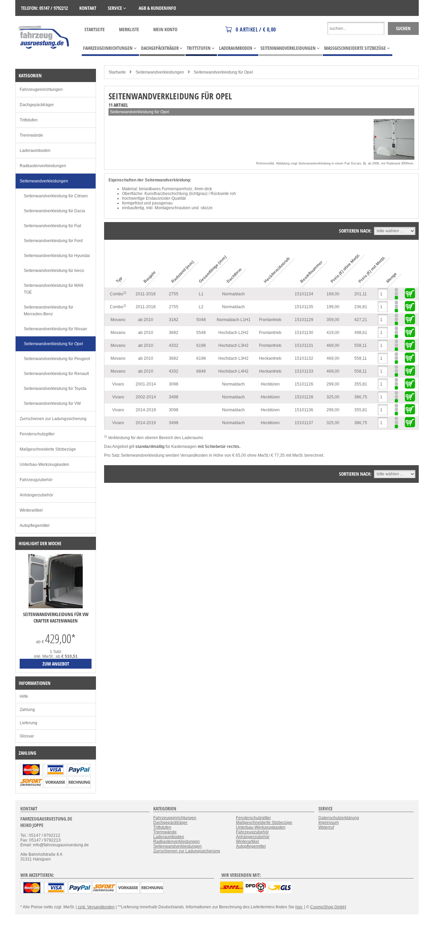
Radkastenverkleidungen (43, 165)
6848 (201, 371)
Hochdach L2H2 (233, 332)
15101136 (304, 410)
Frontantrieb (270, 319)
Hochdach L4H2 (233, 371)
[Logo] (44, 58)
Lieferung (28, 722)
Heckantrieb (270, 358)
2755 (173, 294)
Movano (118, 319)
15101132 (304, 358)
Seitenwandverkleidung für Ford (53, 240)
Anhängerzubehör (36, 495)
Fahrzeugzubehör (36, 479)
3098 (173, 384)
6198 (201, 345)
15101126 (304, 384)
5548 (201, 332)
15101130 (304, 332)
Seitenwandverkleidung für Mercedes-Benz (48, 310)
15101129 (304, 319)
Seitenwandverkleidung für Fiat (52, 225)
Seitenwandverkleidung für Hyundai (57, 255)
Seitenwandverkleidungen (160, 72)
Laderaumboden (35, 150)
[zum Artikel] (55, 607)
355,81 (360, 384)
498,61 (360, 332)
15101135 (304, 306)
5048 (201, 319)
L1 (201, 294)
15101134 (304, 294)
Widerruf (326, 827)
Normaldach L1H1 (234, 319)
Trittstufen (29, 120)
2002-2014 (146, 397)
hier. (299, 907)
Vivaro (118, 384)
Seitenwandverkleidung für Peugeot (57, 358)
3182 (173, 319)
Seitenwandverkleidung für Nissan (55, 329)
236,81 (360, 306)
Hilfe (24, 696)
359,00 (333, 319)
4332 (173, 345)
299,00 (333, 384)
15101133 (304, 371)
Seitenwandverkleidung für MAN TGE (53, 289)
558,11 (360, 345)
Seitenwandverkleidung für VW (52, 403)
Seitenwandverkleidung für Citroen (56, 196)
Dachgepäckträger (37, 104)
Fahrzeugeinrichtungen (41, 89)
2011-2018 (146, 294)
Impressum (328, 822)
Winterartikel (31, 510)
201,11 (360, 294)
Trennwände (31, 135)
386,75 (360, 397)
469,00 (333, 345)
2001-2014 (146, 384)
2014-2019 (146, 410)
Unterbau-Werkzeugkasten (44, 464)
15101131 (304, 345)
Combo (118, 293)
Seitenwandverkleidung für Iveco (54, 270)
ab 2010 (145, 319)
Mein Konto (165, 29)
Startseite (94, 29)
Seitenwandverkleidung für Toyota (55, 388)
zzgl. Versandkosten (96, 907)
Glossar (27, 736)
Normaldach (233, 294)
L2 (201, 306)
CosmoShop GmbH (328, 907)
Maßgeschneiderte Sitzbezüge (48, 449)
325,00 (333, 397)
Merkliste (129, 29)
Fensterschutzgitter (37, 434)
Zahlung (27, 709)
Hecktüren (270, 384)
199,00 (333, 306)
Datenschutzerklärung (338, 817)
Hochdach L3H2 (233, 345)
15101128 (304, 397)
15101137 (304, 422)
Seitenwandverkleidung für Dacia (54, 211)
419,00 (333, 332)
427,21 (360, 319)
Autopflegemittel (35, 525)
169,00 (333, 294)
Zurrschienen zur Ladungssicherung (53, 418)
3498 (173, 397)
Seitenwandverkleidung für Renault (56, 373)
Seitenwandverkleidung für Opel (223, 72)
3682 (173, 332)
